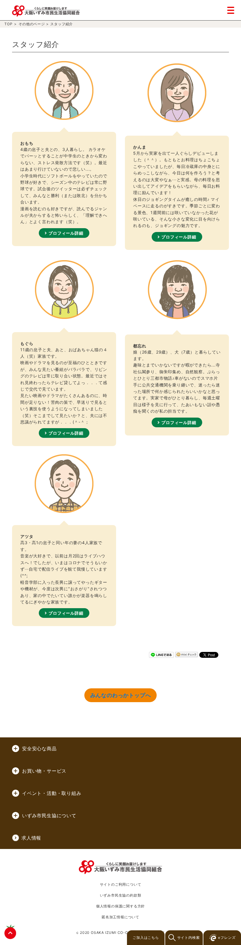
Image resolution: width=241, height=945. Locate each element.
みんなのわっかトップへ (120, 695)
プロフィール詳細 (65, 233)
